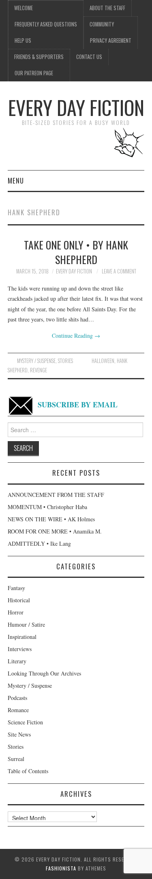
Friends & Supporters (39, 57)
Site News (19, 734)
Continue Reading (76, 335)
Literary (17, 661)
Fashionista (61, 868)
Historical (19, 600)
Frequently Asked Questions (46, 24)
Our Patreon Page (34, 73)
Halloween (103, 361)
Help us (23, 40)
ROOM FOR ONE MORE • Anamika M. (55, 531)
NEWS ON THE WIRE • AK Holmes (51, 519)
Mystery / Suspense (36, 361)
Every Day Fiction (76, 107)
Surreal (16, 759)
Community (102, 24)
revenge (38, 370)
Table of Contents (28, 771)
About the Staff (107, 8)
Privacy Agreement (110, 40)
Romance (18, 710)
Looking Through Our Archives (44, 673)
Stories (65, 361)
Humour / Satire (26, 624)
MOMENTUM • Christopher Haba (47, 507)
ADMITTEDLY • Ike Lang (39, 543)
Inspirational (22, 637)
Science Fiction (25, 722)
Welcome (23, 8)
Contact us (89, 57)
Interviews (20, 649)
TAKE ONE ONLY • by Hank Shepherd (76, 252)
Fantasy (16, 588)
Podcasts (17, 698)
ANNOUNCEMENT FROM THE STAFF (56, 495)
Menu (16, 180)
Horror (16, 612)
